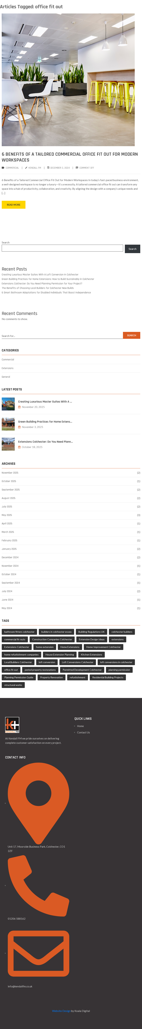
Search (6, 242)
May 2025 (7, 515)
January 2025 (9, 549)
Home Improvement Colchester (103, 646)
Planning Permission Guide (18, 677)
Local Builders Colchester (18, 662)
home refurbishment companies (21, 654)
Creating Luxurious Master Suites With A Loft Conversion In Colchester (40, 274)
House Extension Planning (60, 654)
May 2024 (7, 608)
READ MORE (13, 204)
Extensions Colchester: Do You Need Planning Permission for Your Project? (42, 283)
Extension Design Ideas (92, 639)
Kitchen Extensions (91, 654)
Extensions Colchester (16, 646)
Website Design (61, 1010)
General (6, 377)
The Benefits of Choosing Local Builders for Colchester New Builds (38, 288)
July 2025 (7, 506)
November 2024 (10, 566)
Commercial (12, 167)
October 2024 (9, 574)
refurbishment (77, 677)
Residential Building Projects (107, 677)
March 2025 (8, 532)
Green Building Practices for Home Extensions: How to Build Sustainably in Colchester (48, 279)
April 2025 (7, 523)
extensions (118, 639)
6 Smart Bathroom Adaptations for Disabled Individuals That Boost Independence (46, 292)
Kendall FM (35, 167)
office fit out (11, 669)
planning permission (119, 669)
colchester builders (122, 631)
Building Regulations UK (91, 631)
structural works (13, 684)
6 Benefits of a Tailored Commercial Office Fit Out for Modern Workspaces (70, 157)
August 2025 (8, 498)
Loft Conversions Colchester (77, 662)
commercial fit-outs (14, 639)
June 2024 (7, 599)
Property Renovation (51, 677)
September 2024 (11, 582)
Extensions (8, 368)
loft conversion (47, 662)
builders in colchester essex (56, 631)
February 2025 (9, 540)
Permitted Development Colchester (82, 669)
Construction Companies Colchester (52, 639)
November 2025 (10, 472)
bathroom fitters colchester (19, 631)
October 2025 (9, 481)
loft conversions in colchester (116, 662)
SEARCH (131, 335)
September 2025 (11, 489)
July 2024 (7, 591)
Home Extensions (69, 646)
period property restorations (40, 669)
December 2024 (10, 557)
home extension (45, 646)
